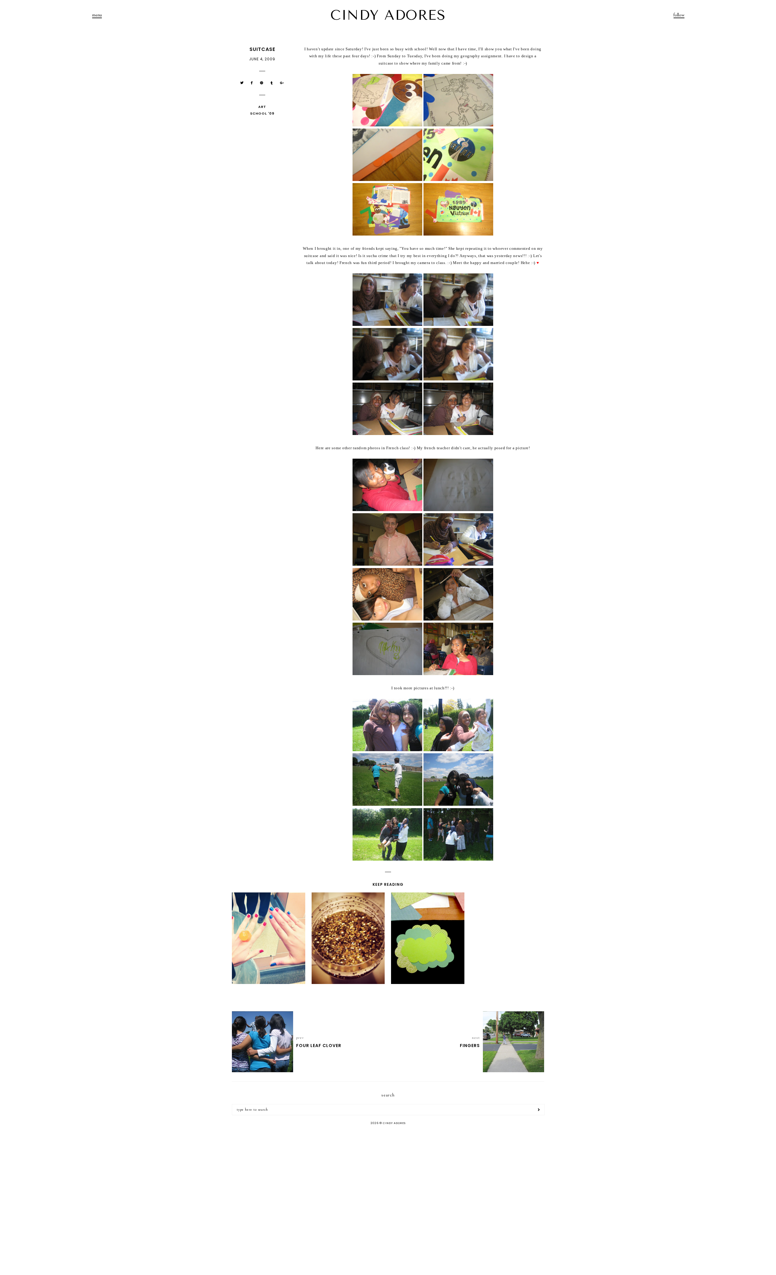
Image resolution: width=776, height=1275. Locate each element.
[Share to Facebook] (252, 83)
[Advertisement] (388, 1178)
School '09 (262, 113)
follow (679, 15)
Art (262, 106)
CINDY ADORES (388, 15)
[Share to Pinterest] (261, 83)
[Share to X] (242, 83)
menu (97, 15)
